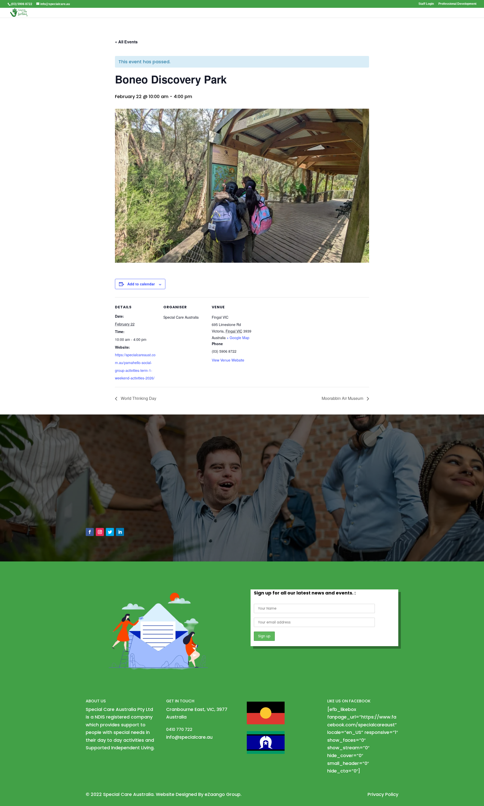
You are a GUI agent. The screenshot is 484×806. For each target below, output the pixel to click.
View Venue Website (228, 360)
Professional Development (457, 4)
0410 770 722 (105, 511)
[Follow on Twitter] (110, 532)
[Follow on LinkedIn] (120, 532)
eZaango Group (222, 794)
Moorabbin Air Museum (343, 398)
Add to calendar (141, 283)
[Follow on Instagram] (100, 532)
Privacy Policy (383, 794)
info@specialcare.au (114, 500)
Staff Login (426, 4)
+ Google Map (238, 337)
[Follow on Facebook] (90, 532)
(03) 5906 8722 (21, 4)
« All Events (126, 42)
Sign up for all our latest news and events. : (305, 593)
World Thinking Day (138, 398)
